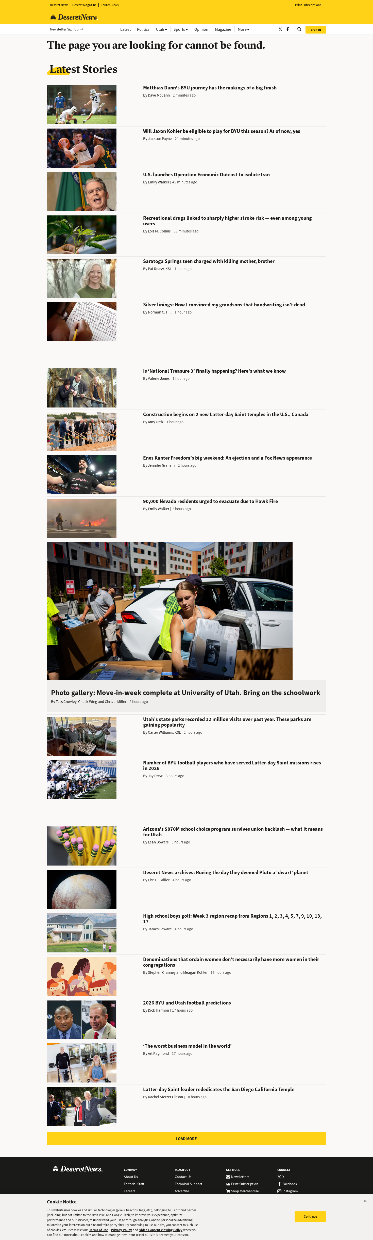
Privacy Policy (121, 1230)
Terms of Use (98, 1230)
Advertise (182, 1191)
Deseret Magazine (84, 5)
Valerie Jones (158, 378)
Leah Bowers (158, 842)
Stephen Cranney (162, 972)
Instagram (290, 1191)
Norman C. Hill (160, 312)
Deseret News (59, 5)
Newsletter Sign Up (64, 29)
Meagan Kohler (195, 972)
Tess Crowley (66, 701)
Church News (109, 5)
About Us (131, 1177)
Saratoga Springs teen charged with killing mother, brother (209, 261)
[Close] (364, 1201)
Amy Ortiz (155, 422)
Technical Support (188, 1184)
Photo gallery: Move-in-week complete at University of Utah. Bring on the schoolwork (185, 692)
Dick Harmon (158, 1010)
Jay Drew (155, 775)
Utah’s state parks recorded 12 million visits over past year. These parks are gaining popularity (227, 722)
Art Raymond (158, 1053)
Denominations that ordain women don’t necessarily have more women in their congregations (231, 962)
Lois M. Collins (159, 231)
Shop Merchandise (245, 1191)
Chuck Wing (87, 701)
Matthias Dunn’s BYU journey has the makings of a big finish (210, 87)
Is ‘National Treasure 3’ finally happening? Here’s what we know (214, 371)
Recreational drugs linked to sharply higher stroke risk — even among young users (227, 221)
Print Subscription (244, 1184)
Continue (310, 1216)
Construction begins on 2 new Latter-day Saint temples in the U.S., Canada (226, 414)
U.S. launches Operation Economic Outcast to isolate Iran (206, 174)
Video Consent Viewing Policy (160, 1230)
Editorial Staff (134, 1184)
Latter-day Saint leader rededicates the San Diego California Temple (218, 1089)
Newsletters (240, 1177)
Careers (129, 1191)
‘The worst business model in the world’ (187, 1046)
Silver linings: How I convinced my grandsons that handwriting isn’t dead (224, 304)
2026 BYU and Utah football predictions (187, 1002)
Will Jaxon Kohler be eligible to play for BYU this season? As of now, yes (221, 131)
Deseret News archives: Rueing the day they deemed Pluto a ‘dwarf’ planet (225, 872)
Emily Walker (158, 182)
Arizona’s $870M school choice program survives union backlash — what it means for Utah (233, 832)
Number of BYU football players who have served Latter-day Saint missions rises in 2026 (232, 765)
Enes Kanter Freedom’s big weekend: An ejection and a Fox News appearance (227, 457)
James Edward (160, 929)
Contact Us (183, 1177)
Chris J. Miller (115, 701)
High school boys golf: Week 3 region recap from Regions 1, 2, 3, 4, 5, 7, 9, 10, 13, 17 (232, 919)
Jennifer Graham (161, 465)
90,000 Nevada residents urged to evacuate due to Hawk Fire (210, 501)
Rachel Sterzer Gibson (165, 1097)
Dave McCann (159, 95)
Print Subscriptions (308, 5)
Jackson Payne (160, 138)
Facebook (289, 1184)
